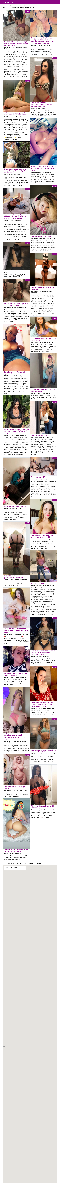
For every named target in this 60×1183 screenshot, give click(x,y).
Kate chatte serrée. (38, 583)
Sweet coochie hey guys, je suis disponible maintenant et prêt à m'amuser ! (15, 171)
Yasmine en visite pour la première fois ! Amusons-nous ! (16, 304)
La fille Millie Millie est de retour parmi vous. (42, 288)
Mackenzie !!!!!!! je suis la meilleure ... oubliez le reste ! (43, 751)
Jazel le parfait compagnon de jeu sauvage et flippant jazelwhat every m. (16, 431)
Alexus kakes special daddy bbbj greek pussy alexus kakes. (16, 577)
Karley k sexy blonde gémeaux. (15, 507)
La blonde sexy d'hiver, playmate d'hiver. (16, 787)
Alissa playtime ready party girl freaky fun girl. (42, 807)
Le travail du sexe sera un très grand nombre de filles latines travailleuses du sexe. (42, 704)
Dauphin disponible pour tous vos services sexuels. (43, 390)
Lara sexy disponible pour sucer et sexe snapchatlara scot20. (43, 536)
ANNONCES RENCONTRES (10, 2)
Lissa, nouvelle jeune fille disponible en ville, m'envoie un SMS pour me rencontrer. (15, 217)
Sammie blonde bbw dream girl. (42, 236)
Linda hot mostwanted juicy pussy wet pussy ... (43, 339)
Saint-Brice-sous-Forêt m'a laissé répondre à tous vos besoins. (16, 373)
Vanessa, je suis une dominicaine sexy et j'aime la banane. (16, 850)
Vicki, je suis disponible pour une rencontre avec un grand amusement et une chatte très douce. (16, 736)
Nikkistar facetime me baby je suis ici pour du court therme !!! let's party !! (43, 168)
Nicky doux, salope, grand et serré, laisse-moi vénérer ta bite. (16, 114)
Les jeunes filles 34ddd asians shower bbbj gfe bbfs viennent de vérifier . (16, 630)
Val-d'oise (15, 5)
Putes (4, 5)
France (9, 5)
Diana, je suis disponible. (40, 435)
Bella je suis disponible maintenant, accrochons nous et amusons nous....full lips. (42, 104)
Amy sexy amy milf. (38, 477)
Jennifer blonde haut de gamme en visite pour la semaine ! (15, 674)
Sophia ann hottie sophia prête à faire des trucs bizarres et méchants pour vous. (43, 652)
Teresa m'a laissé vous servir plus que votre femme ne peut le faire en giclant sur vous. (16, 43)
